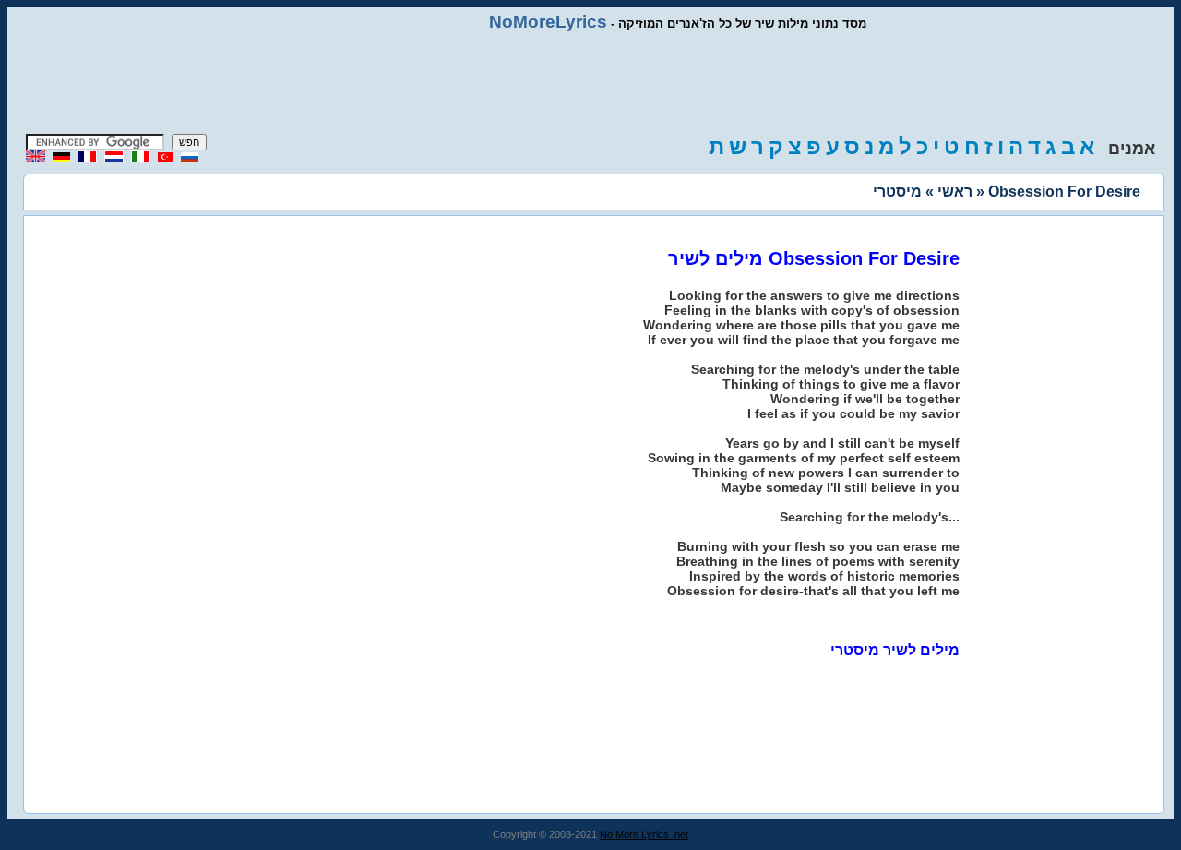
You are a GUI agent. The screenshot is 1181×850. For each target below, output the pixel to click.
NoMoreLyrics (548, 21)
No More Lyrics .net (644, 834)
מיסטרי (897, 191)
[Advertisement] (590, 83)
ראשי (954, 191)
